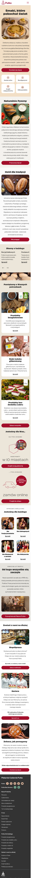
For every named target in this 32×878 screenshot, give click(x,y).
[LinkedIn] (15, 783)
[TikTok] (18, 783)
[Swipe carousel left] (3, 268)
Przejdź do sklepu (15, 501)
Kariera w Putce (5, 855)
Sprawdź (4, 262)
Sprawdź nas (15, 718)
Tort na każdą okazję (7, 809)
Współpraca (4, 858)
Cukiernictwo (5, 797)
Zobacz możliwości (15, 667)
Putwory (3, 830)
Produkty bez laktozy (7, 843)
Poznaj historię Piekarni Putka (15, 616)
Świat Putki (4, 819)
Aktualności (4, 827)
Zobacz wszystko (15, 425)
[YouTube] (22, 783)
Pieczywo (4, 795)
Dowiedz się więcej (15, 770)
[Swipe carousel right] (7, 268)
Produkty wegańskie (7, 848)
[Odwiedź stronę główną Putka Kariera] (6, 3)
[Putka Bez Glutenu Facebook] (15, 787)
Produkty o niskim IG (7, 845)
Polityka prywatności (7, 866)
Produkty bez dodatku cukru (9, 840)
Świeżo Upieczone (6, 821)
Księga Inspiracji (5, 824)
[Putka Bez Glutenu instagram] (18, 787)
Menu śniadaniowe (6, 803)
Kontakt (3, 861)
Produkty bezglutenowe (8, 806)
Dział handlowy (5, 864)
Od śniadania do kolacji (7, 800)
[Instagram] (11, 783)
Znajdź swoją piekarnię (15, 466)
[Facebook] (7, 783)
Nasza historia (5, 816)
